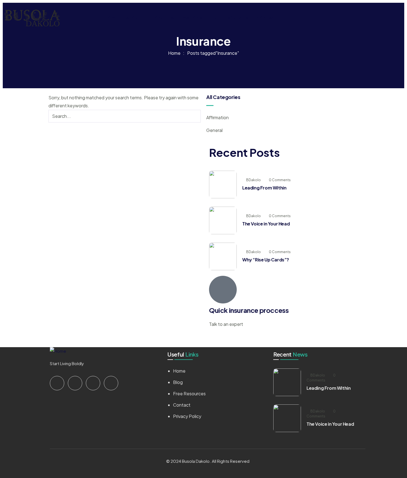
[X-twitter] (57, 383)
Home (174, 53)
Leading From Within (264, 188)
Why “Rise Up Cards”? (265, 260)
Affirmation (217, 117)
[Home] (32, 17)
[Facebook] (75, 383)
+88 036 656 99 (225, 338)
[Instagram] (93, 383)
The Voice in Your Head (266, 224)
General (214, 130)
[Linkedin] (111, 383)
